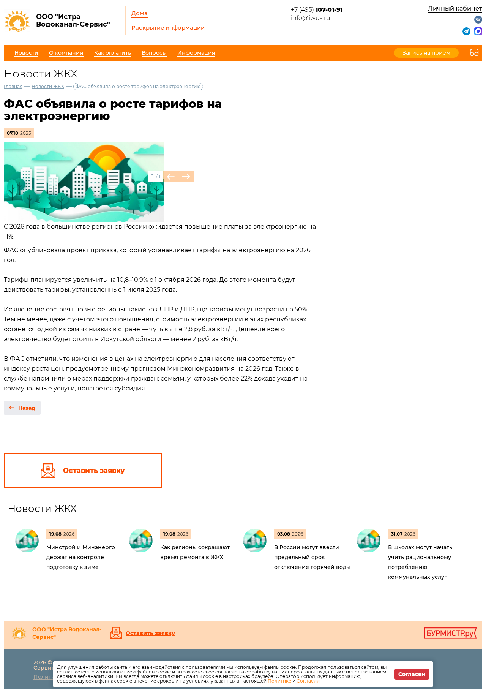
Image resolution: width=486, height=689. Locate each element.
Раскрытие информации (168, 27)
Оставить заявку (150, 633)
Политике (279, 681)
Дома (139, 13)
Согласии (308, 681)
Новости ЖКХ (48, 86)
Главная (13, 86)
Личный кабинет (455, 8)
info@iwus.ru (310, 18)
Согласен (411, 674)
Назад (26, 408)
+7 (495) (316, 9)
